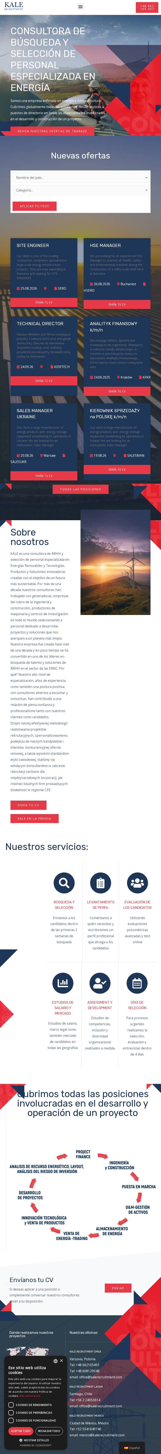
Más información (29, 1396)
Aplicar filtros (34, 206)
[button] (80, 6)
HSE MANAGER (105, 245)
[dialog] (35, 1403)
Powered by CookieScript (36, 1445)
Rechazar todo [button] (49, 1431)
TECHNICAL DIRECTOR (40, 323)
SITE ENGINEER (33, 245)
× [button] (61, 1360)
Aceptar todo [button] (21, 1431)
